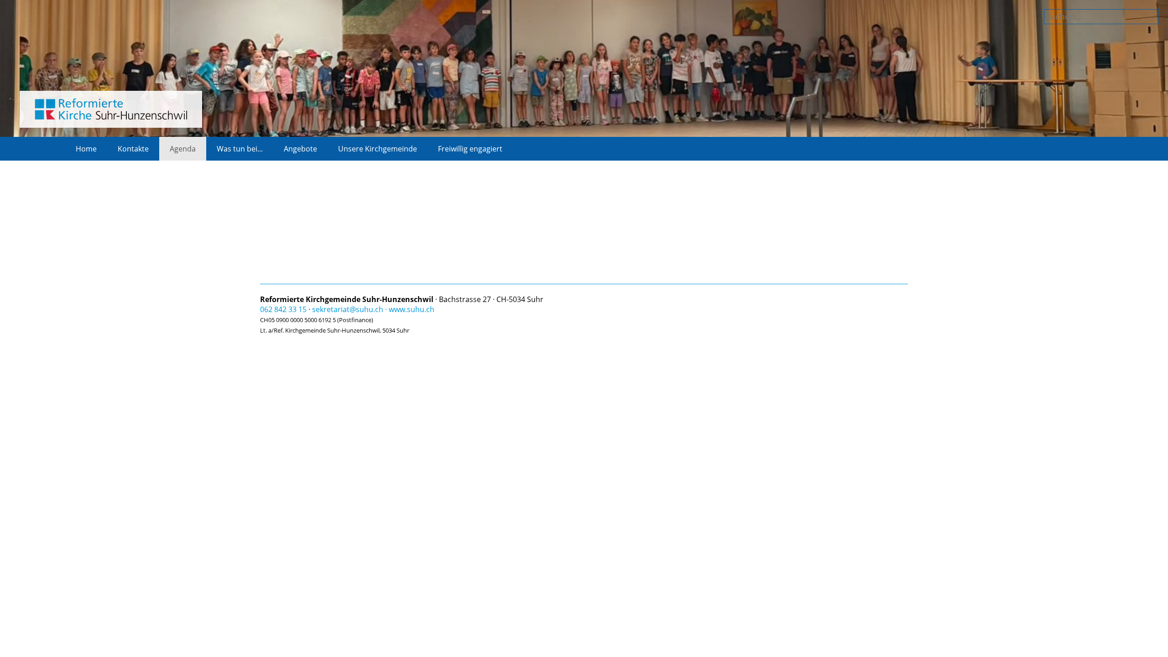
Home (86, 149)
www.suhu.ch (411, 309)
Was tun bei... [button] (240, 149)
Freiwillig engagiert (470, 149)
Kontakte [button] (133, 149)
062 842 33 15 (283, 309)
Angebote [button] (300, 149)
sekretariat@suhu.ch (347, 309)
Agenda (183, 149)
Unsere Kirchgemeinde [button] (377, 149)
